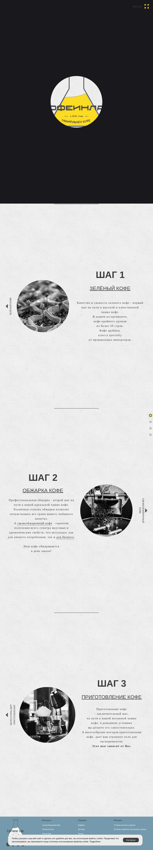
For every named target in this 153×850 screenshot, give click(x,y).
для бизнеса (65, 537)
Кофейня (81, 825)
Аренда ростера (48, 829)
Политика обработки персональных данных (130, 829)
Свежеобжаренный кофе (51, 825)
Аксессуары (46, 834)
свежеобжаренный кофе (34, 523)
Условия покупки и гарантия (124, 825)
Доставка (81, 829)
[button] (139, 6)
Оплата (80, 834)
